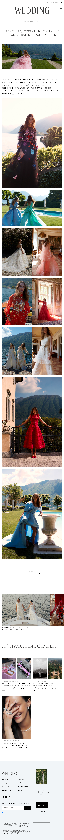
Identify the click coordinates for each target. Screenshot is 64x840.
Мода (38, 21)
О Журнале (6, 779)
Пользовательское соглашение (41, 822)
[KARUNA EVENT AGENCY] (28, 628)
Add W (20, 790)
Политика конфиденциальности (41, 823)
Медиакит (21, 779)
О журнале (49, 2)
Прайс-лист (22, 783)
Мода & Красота (29, 21)
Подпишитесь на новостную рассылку (16, 803)
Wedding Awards (24, 786)
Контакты (56, 2)
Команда (5, 783)
